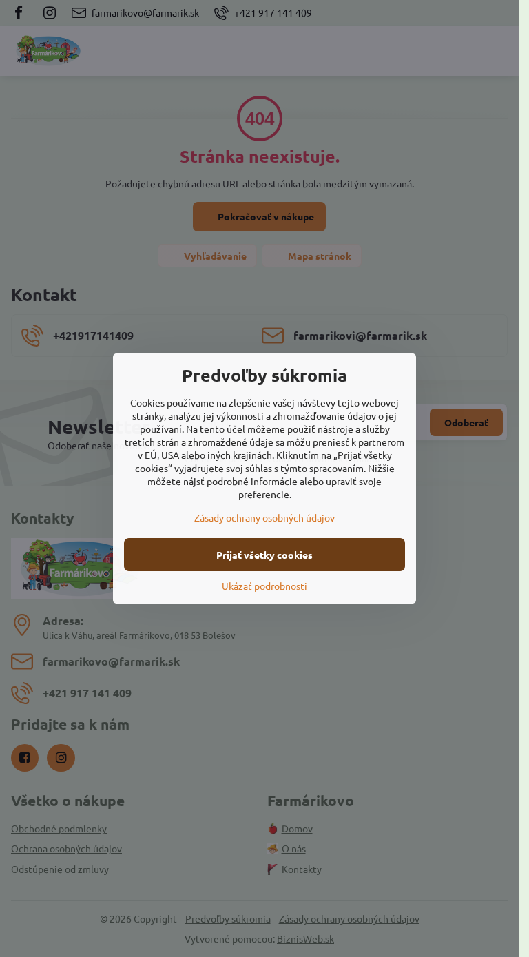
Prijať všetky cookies (264, 554)
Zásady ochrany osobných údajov (264, 517)
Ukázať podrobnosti (264, 585)
